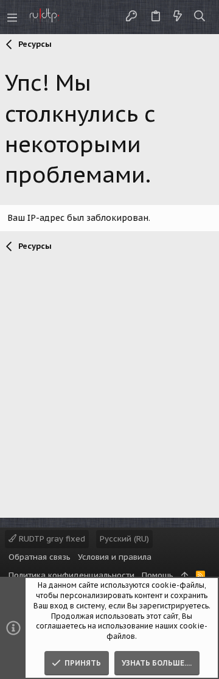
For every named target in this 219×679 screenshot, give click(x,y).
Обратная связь (40, 557)
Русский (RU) (124, 539)
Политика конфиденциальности (71, 575)
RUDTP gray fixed (50, 539)
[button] (12, 17)
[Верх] (184, 575)
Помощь (157, 575)
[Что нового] (177, 17)
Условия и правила (114, 557)
